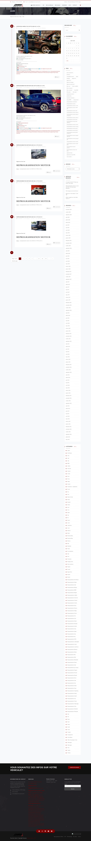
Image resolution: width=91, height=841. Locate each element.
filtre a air (68, 86)
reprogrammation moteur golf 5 (72, 128)
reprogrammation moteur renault (72, 141)
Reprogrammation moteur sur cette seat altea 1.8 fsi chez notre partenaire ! (72, 187)
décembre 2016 (68, 302)
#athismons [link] (26, 72)
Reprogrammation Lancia (72, 644)
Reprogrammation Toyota (72, 701)
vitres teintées (69, 156)
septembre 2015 (69, 341)
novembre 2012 (69, 429)
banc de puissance (70, 72)
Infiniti (68, 504)
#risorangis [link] (30, 72)
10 (38, 258)
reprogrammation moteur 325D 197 (72, 108)
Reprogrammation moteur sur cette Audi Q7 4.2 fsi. (30, 85)
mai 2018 (67, 258)
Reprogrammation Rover (71, 677)
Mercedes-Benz (70, 535)
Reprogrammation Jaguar (72, 631)
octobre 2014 (68, 369)
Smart (68, 721)
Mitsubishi (69, 546)
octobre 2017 (68, 276)
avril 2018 (68, 261)
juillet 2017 (68, 284)
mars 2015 (68, 356)
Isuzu (68, 507)
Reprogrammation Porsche (72, 672)
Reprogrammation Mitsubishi (72, 659)
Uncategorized (70, 734)
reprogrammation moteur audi (72, 110)
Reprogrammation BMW (71, 590)
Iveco (68, 509)
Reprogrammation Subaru (72, 693)
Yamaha (68, 750)
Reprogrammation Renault (72, 675)
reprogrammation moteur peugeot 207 (72, 139)
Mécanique (57, 5)
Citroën (68, 473)
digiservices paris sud (70, 84)
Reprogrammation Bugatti (72, 592)
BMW (68, 463)
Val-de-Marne (69, 737)
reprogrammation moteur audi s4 (72, 117)
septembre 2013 (69, 403)
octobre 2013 (68, 400)
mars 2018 (68, 263)
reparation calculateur (70, 97)
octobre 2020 (68, 212)
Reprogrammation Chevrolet (72, 597)
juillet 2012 (68, 436)
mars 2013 (68, 418)
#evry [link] (40, 71)
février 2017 (68, 297)
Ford (68, 494)
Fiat (68, 491)
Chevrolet (69, 468)
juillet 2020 (68, 219)
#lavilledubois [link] (34, 72)
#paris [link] (22, 72)
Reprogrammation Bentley (72, 587)
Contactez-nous (74, 767)
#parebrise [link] (26, 68)
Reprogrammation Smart (71, 688)
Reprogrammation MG (71, 654)
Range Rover (69, 571)
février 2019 (68, 235)
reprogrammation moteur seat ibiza (72, 150)
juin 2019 (67, 225)
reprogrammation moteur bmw (72, 119)
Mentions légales (30, 838)
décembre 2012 (68, 426)
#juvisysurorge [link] (27, 71)
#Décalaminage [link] (21, 66)
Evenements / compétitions (72, 486)
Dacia (68, 476)
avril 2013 (68, 416)
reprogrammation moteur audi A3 (72, 112)
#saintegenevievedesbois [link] (34, 71)
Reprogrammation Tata (71, 698)
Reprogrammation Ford (71, 618)
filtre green (40, 797)
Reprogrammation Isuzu (71, 628)
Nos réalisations (43, 28)
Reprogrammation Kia (71, 636)
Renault (68, 574)
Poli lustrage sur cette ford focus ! (72, 190)
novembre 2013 (69, 398)
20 (42, 258)
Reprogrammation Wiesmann (72, 711)
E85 (43, 5)
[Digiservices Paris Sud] (18, 5)
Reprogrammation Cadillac (72, 595)
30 (45, 258)
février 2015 (68, 359)
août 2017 (67, 281)
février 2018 (68, 266)
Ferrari (68, 489)
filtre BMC (76, 90)
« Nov (67, 60)
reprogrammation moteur (71, 103)
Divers (68, 478)
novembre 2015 (69, 336)
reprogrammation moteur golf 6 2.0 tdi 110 (72, 133)
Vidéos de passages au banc (72, 739)
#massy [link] (56, 72)
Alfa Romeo (69, 453)
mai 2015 (67, 351)
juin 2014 (67, 380)
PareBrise (64, 5)
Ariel (68, 455)
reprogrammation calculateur (72, 101)
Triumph (69, 732)
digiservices (69, 80)
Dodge (68, 481)
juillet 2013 (68, 408)
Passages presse (70, 561)
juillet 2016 (68, 315)
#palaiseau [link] (18, 73)
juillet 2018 (68, 253)
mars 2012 (68, 439)
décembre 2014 (68, 364)
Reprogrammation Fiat (71, 615)
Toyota (68, 729)
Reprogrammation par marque (72, 667)
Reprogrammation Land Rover (73, 646)
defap (77, 76)
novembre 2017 (69, 274)
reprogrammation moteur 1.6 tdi (72, 105)
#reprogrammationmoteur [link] (55, 71)
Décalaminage (49, 5)
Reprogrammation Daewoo (72, 608)
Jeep (68, 515)
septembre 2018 (69, 248)
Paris (68, 556)
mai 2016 (67, 320)
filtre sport (30, 798)
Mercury (68, 540)
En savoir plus (57, 206)
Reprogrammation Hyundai (72, 623)
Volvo (68, 747)
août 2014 (67, 374)
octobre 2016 (68, 307)
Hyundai (68, 502)
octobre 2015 (68, 338)
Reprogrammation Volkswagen (73, 703)
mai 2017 (67, 289)
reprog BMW (69, 99)
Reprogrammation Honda (72, 621)
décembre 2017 (68, 271)
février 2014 (68, 390)
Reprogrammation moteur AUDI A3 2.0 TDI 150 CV (29, 145)
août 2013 (67, 405)
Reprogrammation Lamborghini (73, 641)
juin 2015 (67, 349)
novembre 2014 (69, 367)
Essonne (68, 484)
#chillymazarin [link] (40, 72)
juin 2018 (67, 256)
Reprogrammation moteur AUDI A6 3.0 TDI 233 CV (29, 216)
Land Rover (69, 525)
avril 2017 (68, 292)
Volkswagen (69, 742)
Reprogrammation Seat (71, 683)
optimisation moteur (35, 798)
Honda (68, 499)
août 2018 (67, 250)
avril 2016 (68, 323)
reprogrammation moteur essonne (72, 126)
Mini (68, 543)
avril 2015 (68, 354)
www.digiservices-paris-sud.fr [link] (46, 68)
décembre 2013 (68, 395)
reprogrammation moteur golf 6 (72, 130)
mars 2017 (68, 294)
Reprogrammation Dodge (72, 610)
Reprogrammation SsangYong (72, 690)
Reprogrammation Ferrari (72, 613)
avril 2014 (68, 385)
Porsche (68, 569)
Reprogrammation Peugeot (72, 670)
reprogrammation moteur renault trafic (72, 144)
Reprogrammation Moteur (58, 836)
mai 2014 (67, 382)
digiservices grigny (70, 82)
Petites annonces (70, 564)
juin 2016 (67, 318)
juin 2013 (67, 411)
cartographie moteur (70, 76)
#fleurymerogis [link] (46, 72)
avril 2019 (68, 230)
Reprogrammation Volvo (71, 706)
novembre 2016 (69, 305)
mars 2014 (68, 387)
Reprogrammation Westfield (72, 708)
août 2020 (67, 217)
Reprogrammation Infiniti (72, 626)
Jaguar (68, 512)
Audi (38, 28)
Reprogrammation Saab (71, 680)
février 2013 (68, 421)
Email (66, 784)
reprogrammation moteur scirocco (71, 147)
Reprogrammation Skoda (71, 685)
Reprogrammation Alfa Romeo (73, 579)
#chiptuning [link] (18, 72)
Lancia (68, 522)
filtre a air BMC (75, 86)
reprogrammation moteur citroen (72, 124)
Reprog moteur (36, 5)
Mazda (68, 533)
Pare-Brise (75, 836)
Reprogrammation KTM (71, 639)
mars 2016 (68, 325)
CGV (35, 838)
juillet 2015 (68, 346)
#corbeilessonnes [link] (45, 71)
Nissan (68, 548)
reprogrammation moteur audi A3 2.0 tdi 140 (72, 115)
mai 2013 (67, 413)
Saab (68, 714)
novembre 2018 (69, 243)
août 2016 (67, 312)
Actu (70, 5)
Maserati (68, 530)
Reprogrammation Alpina (72, 582)
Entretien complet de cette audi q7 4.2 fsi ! (28, 26)
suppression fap (69, 152)
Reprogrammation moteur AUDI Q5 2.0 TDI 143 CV (29, 181)
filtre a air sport (69, 90)
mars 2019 (68, 232)
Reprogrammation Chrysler (72, 600)
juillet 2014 (68, 377)
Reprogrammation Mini (71, 657)
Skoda (68, 719)
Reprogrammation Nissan (72, 662)
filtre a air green (69, 88)
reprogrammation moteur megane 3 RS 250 (72, 136)
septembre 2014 (69, 372)
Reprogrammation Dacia (71, 605)
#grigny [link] (22, 71)
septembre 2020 (69, 214)
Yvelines (68, 752)
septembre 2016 (69, 310)
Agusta (68, 450)
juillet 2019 (68, 222)
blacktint (68, 74)
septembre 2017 (69, 279)
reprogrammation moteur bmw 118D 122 (72, 122)
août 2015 (67, 343)
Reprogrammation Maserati (72, 649)
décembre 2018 (68, 240)
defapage (68, 78)
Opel (68, 553)
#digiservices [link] (18, 71)
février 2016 (68, 328)
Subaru (68, 724)
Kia (68, 517)
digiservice (74, 78)
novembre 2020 (69, 209)
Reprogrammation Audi (71, 584)
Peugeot (68, 566)
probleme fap (69, 95)
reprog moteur (76, 99)
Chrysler (68, 471)
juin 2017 (67, 287)
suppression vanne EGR (71, 154)
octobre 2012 (68, 431)
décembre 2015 (68, 333)
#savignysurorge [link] (52, 72)
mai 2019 (67, 227)
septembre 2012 (69, 434)
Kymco (68, 520)
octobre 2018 (68, 245)
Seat (68, 716)
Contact (75, 5)
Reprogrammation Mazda (72, 652)
